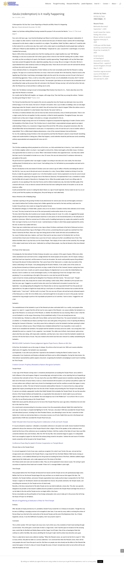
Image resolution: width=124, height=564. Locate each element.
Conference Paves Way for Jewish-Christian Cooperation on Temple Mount (37, 443)
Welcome (48, 4)
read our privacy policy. (89, 561)
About (114, 4)
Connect (105, 4)
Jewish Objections (87, 4)
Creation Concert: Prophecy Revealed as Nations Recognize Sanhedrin (36, 365)
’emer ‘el (96, 4)
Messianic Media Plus (73, 4)
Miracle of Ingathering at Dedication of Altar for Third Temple (33, 501)
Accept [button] (100, 561)
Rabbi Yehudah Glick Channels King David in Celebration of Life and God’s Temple (40, 422)
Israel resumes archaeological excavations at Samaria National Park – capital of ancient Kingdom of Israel (102, 61)
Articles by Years (99, 16)
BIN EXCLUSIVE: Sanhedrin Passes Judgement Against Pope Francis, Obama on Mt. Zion (42, 343)
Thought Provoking (59, 4)
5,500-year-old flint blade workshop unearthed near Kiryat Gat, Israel (103, 47)
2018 (23, 17)
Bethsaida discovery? (101, 26)
